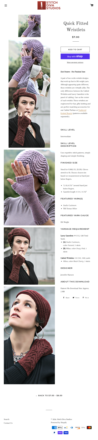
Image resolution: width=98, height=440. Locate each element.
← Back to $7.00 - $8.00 (49, 395)
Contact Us (8, 423)
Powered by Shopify (59, 422)
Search (6, 419)
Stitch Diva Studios (64, 419)
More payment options (75, 62)
